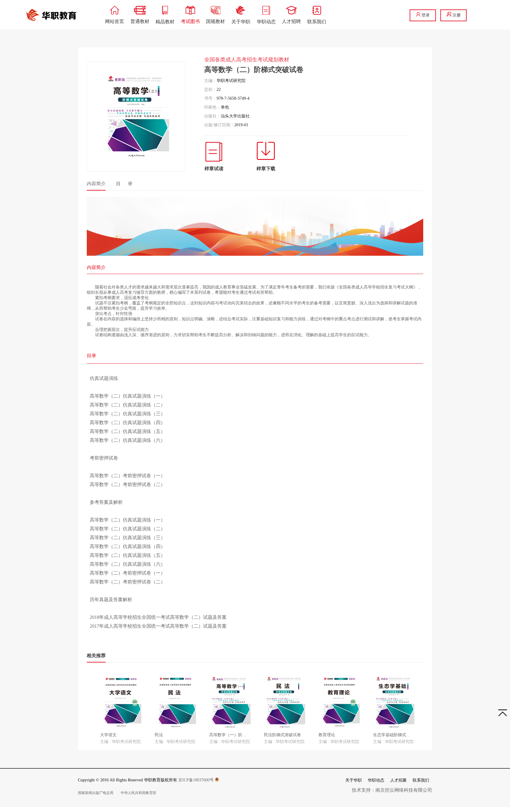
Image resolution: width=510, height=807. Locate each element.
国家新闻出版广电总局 (95, 793)
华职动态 (376, 780)
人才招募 (398, 780)
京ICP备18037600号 (196, 780)
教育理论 (326, 735)
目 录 (124, 183)
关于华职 (353, 780)
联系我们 (421, 780)
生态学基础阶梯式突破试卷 (398, 735)
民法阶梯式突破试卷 (282, 735)
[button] (91, 703)
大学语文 (108, 735)
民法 (159, 735)
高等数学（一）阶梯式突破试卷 (238, 735)
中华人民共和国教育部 (138, 793)
